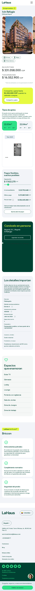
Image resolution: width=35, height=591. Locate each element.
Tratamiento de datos (8, 578)
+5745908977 (6, 538)
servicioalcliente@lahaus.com (11, 534)
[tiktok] (7, 566)
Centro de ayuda (7, 556)
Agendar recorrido (18, 237)
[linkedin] (15, 566)
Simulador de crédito (8, 559)
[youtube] (3, 566)
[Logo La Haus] (6, 3)
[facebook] (19, 566)
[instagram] (11, 566)
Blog (3, 547)
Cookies (4, 575)
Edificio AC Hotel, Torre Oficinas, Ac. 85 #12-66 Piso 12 (16, 529)
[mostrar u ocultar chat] (30, 576)
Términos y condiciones (8, 572)
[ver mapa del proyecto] (17, 257)
